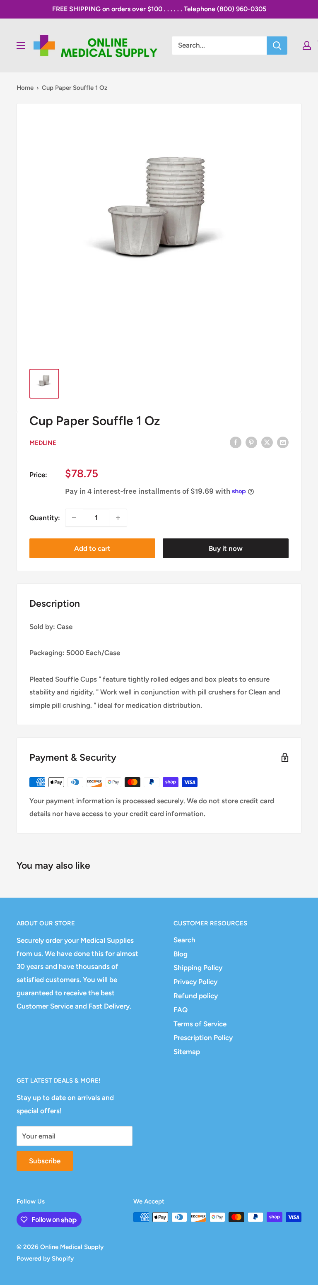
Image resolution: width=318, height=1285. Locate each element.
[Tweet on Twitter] (267, 442)
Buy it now (226, 548)
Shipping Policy (197, 967)
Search (184, 940)
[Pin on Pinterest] (251, 442)
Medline (42, 443)
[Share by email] (283, 442)
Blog (180, 954)
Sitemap (186, 1051)
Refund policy (195, 996)
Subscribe (44, 1161)
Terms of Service (199, 1024)
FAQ (180, 1010)
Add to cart (92, 548)
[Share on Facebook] (235, 442)
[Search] (277, 45)
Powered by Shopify (45, 1258)
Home (25, 87)
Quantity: (44, 518)
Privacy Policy (195, 982)
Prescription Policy (203, 1037)
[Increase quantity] (118, 517)
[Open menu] (21, 45)
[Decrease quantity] (74, 517)
